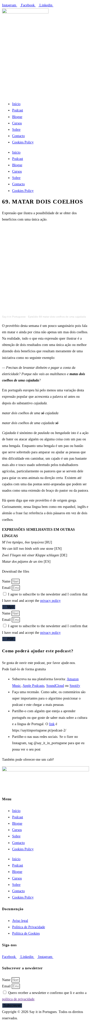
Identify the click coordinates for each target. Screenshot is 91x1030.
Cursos (17, 123)
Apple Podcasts (33, 686)
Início (16, 104)
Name (6, 581)
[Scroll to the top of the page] (3, 1024)
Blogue (17, 117)
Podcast (17, 110)
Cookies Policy (23, 142)
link (52, 724)
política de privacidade (18, 999)
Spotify (75, 686)
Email (7, 588)
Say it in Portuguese (14, 316)
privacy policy (50, 601)
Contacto (18, 136)
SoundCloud (55, 686)
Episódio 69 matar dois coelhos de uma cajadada (57, 316)
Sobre (16, 129)
